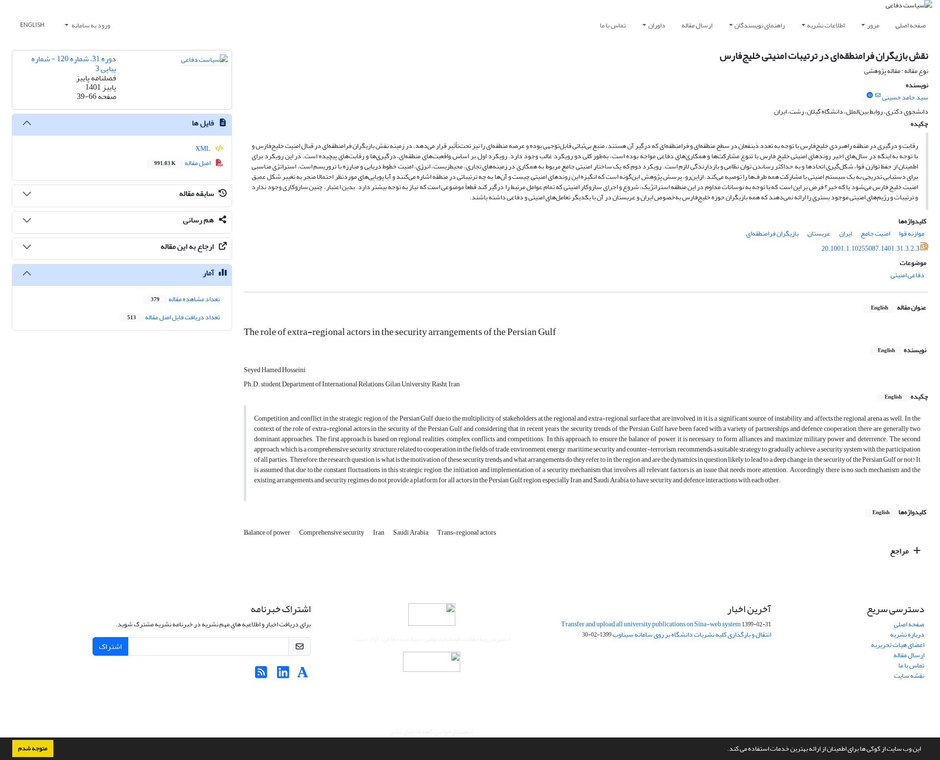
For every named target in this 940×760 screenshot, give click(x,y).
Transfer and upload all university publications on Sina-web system (651, 624)
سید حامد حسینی (905, 97)
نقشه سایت (909, 675)
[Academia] (303, 675)
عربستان (818, 233)
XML (203, 148)
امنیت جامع (875, 233)
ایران (845, 233)
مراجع (900, 551)
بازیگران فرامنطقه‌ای (772, 233)
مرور (873, 25)
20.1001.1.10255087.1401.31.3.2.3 (870, 248)
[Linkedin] (283, 675)
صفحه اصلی (910, 25)
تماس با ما (613, 25)
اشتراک (110, 646)
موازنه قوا (911, 233)
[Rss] (261, 675)
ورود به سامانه (90, 25)
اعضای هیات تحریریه (897, 644)
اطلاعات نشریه (826, 25)
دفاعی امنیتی (907, 275)
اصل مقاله (183, 162)
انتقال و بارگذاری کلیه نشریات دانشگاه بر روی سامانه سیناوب (691, 634)
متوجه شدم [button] (32, 748)
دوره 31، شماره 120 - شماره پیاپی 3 (73, 63)
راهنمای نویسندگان (759, 25)
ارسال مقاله (697, 25)
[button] (724, 749)
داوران (656, 25)
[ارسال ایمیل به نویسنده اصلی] (878, 95)
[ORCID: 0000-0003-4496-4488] (869, 95)
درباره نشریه (907, 634)
